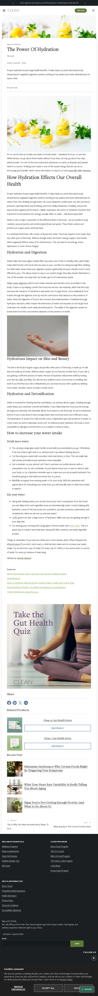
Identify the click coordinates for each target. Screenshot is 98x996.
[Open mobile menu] (4, 10)
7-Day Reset (55, 865)
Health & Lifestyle (14, 44)
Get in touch (7, 886)
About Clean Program (59, 846)
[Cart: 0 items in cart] (93, 10)
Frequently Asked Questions (13, 890)
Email (4, 938)
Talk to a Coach (57, 851)
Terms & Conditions (10, 905)
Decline (78, 988)
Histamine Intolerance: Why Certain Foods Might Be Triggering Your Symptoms (56, 768)
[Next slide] (85, 2)
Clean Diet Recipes (9, 856)
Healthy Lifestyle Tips (10, 860)
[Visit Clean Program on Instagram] (93, 958)
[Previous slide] (13, 2)
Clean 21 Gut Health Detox (57, 720)
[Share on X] (20, 703)
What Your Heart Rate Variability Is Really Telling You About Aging (55, 786)
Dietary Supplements (10, 851)
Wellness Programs (10, 846)
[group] (49, 3)
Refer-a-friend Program (60, 856)
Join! (76, 943)
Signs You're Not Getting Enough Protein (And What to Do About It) (54, 804)
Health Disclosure (9, 895)
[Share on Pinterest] (15, 703)
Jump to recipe (13, 63)
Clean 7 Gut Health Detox (57, 738)
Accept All (48, 988)
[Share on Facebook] (9, 703)
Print (24, 63)
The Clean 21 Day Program (61, 860)
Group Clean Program (60, 870)
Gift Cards (6, 865)
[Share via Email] (26, 703)
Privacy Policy (66, 979)
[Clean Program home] (14, 10)
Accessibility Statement (11, 910)
